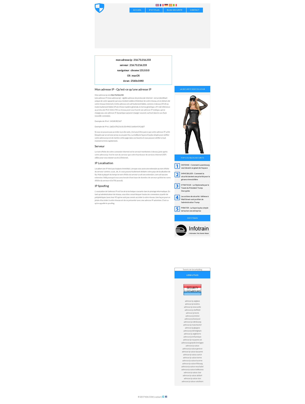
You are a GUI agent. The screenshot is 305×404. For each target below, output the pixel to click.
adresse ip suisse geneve (192, 348)
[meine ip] (166, 5)
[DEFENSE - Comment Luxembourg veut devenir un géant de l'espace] (177, 168)
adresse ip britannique (192, 336)
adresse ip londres (192, 304)
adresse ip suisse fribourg (192, 363)
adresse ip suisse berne (192, 357)
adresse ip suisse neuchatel (192, 366)
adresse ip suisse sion (192, 378)
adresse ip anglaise (192, 301)
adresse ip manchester (192, 325)
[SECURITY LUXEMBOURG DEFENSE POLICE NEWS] (192, 298)
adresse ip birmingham (192, 331)
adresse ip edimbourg (192, 322)
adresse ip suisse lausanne (192, 351)
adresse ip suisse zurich (192, 354)
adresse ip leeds (192, 313)
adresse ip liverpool (192, 319)
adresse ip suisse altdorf (192, 375)
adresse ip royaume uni (192, 339)
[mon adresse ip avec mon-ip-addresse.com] (99, 11)
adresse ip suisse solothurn (192, 381)
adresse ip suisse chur (192, 372)
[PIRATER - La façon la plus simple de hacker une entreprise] (177, 211)
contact (158, 397)
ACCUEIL (137, 10)
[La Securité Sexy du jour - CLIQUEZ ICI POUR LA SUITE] (192, 153)
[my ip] (158, 5)
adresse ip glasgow (192, 328)
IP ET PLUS (154, 10)
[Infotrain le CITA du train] (192, 235)
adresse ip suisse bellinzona (192, 369)
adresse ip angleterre (192, 334)
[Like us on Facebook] (166, 397)
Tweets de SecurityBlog (192, 269)
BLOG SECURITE (175, 10)
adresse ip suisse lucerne (192, 360)
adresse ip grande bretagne (192, 342)
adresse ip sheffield (192, 310)
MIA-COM (149, 397)
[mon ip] (162, 5)
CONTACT (194, 10)
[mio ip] (175, 5)
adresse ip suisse (192, 345)
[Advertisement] (152, 30)
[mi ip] (171, 5)
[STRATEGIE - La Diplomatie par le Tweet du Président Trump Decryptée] (177, 188)
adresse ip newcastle (192, 307)
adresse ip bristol (192, 316)
